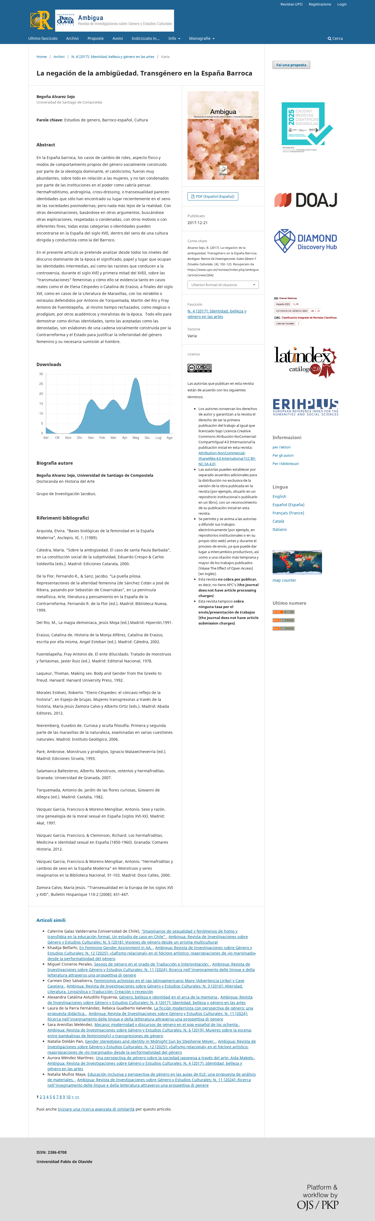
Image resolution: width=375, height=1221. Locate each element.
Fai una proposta (291, 64)
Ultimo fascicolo (42, 38)
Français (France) (288, 512)
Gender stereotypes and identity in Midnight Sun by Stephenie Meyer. (150, 1041)
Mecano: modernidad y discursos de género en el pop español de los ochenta (166, 1024)
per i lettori (281, 447)
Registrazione (320, 4)
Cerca (337, 38)
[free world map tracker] (297, 573)
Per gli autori (283, 455)
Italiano (280, 529)
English (279, 496)
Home (42, 56)
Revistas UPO (292, 4)
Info (173, 38)
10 (68, 1096)
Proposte (96, 38)
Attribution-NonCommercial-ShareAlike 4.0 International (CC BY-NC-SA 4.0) (227, 458)
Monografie (200, 38)
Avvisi (118, 38)
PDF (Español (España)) (214, 196)
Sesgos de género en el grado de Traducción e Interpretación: (152, 964)
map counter (284, 580)
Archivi (72, 38)
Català (278, 521)
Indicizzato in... (146, 38)
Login (342, 4)
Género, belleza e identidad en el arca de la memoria (168, 997)
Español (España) (288, 504)
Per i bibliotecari (286, 463)
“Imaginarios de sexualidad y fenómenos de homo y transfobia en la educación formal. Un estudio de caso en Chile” (142, 934)
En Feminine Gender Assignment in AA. (116, 947)
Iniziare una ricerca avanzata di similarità (96, 1109)
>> (77, 1096)
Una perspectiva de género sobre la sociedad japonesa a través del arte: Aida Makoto (175, 1057)
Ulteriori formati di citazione (214, 284)
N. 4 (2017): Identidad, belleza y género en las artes (112, 56)
